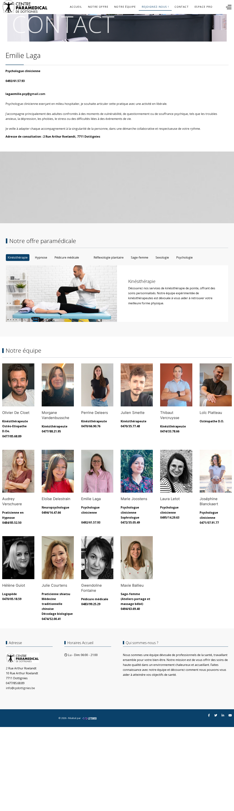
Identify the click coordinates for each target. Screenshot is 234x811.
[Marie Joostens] (137, 471)
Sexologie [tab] (162, 257)
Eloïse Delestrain (56, 499)
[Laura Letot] (176, 471)
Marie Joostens (134, 499)
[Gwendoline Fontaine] (97, 557)
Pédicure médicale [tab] (66, 257)
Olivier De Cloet (15, 412)
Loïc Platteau (211, 412)
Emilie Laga (91, 499)
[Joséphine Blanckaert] (216, 471)
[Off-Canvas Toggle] (228, 7)
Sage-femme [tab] (139, 257)
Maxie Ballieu (132, 585)
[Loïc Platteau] (216, 384)
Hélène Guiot (13, 585)
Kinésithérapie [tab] (18, 257)
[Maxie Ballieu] (137, 557)
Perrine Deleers (94, 412)
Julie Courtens (54, 585)
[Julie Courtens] (58, 557)
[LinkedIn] (223, 715)
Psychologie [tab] (184, 257)
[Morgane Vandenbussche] (58, 384)
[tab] (86, 255)
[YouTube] (230, 715)
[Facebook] (209, 715)
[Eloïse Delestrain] (58, 471)
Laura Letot (170, 499)
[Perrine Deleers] (97, 384)
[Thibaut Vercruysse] (176, 384)
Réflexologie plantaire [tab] (109, 257)
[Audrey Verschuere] (18, 471)
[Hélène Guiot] (18, 557)
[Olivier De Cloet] (18, 384)
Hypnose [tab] (41, 257)
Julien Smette (133, 412)
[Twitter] (215, 715)
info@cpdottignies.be (20, 688)
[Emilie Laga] (97, 471)
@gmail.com (36, 94)
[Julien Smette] (137, 384)
